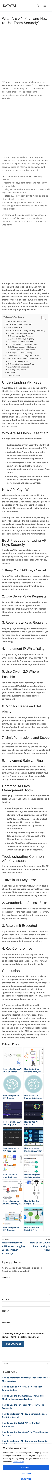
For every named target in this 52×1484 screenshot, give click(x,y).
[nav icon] (45, 5)
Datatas (10, 5)
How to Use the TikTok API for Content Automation (21, 1424)
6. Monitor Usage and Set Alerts (23, 347)
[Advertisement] (26, 54)
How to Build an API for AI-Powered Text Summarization (22, 1388)
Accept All (26, 1467)
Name (5, 1300)
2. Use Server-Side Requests (21, 336)
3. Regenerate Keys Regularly (22, 339)
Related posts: (15, 375)
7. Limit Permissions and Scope (22, 350)
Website (6, 1322)
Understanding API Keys (16, 321)
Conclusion (10, 372)
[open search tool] (38, 6)
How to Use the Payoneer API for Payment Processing (23, 1406)
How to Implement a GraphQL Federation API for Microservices (25, 1379)
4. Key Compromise (18, 370)
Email (5, 1311)
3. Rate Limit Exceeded (19, 367)
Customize (26, 1473)
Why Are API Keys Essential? (18, 324)
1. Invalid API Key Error (18, 361)
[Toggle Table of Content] (42, 318)
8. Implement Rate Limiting (21, 353)
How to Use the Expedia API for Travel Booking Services (25, 1433)
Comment (7, 1277)
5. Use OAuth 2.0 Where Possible (23, 344)
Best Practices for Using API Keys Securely (25, 330)
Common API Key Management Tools (22, 355)
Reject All (26, 1479)
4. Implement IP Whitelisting (21, 341)
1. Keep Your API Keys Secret (21, 333)
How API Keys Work (14, 327)
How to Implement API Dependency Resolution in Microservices (25, 1443)
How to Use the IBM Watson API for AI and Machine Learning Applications (23, 1397)
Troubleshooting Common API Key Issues (24, 358)
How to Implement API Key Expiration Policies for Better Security (24, 1415)
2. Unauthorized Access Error (22, 364)
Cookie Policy (18, 1461)
